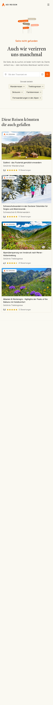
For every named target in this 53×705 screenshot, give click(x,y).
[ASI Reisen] (9, 4)
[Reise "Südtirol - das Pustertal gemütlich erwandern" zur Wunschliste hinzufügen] (48, 134)
